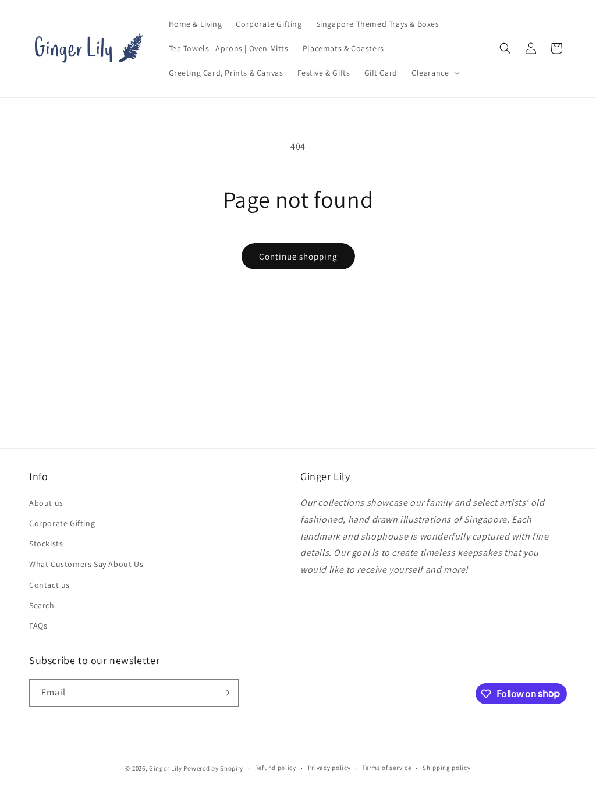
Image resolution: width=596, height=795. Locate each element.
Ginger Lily (165, 768)
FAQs (38, 625)
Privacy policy (329, 768)
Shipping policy (447, 768)
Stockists (46, 543)
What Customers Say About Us (86, 564)
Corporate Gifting (62, 523)
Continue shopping (298, 256)
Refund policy (275, 768)
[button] (434, 73)
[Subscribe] (225, 693)
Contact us (49, 585)
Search (42, 605)
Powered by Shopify (213, 768)
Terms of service (386, 768)
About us (46, 503)
